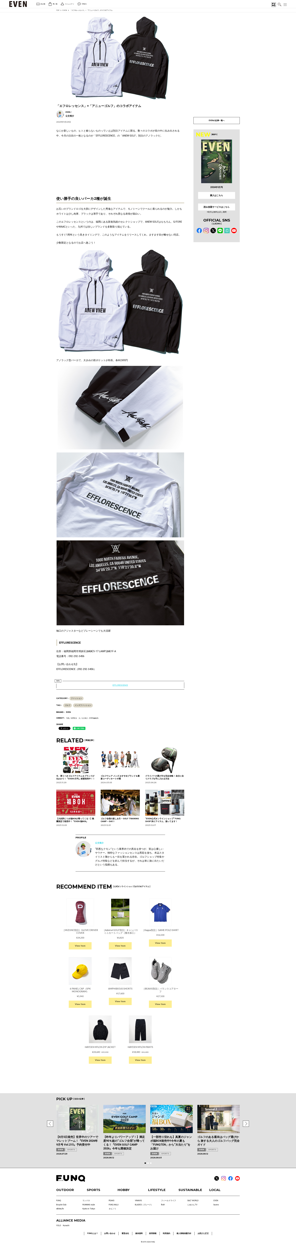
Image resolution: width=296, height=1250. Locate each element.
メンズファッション (83, 705)
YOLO (58, 1225)
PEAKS (111, 1200)
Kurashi (66, 1225)
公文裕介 (99, 843)
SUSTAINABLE (190, 1190)
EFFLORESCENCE (120, 685)
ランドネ (86, 1200)
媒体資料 (139, 1233)
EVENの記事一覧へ (217, 120)
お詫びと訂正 (203, 1233)
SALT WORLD (193, 1200)
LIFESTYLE (157, 1190)
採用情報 (152, 1233)
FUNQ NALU (114, 1205)
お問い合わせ (109, 1233)
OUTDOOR (65, 1190)
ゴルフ (67, 705)
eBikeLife (60, 1209)
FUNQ (58, 1200)
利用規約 (166, 1233)
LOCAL (214, 1190)
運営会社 (125, 1233)
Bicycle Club (61, 1205)
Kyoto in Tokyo (88, 1209)
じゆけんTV (192, 1205)
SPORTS (71, 1149)
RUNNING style (88, 1205)
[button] (50, 1124)
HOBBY (123, 1190)
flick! (163, 1205)
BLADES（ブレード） (144, 1205)
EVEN (64, 10)
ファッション (76, 698)
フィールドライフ (168, 1200)
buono (216, 1205)
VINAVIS (138, 1200)
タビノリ (112, 1209)
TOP (57, 10)
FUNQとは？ (92, 1233)
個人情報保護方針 (184, 1233)
